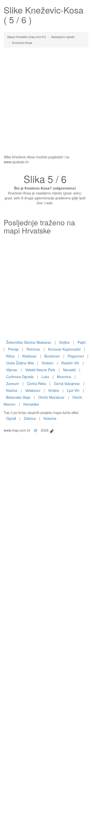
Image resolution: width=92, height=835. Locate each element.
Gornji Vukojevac (67, 383)
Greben (47, 362)
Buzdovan (52, 356)
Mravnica (64, 376)
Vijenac (11, 369)
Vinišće (53, 390)
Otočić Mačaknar (51, 397)
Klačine (11, 390)
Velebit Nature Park (40, 369)
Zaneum (12, 383)
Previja (13, 349)
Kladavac (29, 356)
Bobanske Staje (18, 397)
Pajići (82, 342)
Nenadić (69, 369)
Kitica (10, 356)
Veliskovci (32, 390)
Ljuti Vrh (73, 390)
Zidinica (30, 418)
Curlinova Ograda (20, 376)
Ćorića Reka (36, 383)
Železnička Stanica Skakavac (28, 342)
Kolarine (50, 418)
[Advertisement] (46, 99)
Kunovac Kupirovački (64, 349)
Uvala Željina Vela (20, 362)
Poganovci (76, 356)
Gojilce (64, 342)
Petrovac (33, 349)
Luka (45, 376)
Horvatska (31, 404)
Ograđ (11, 418)
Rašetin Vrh (70, 362)
